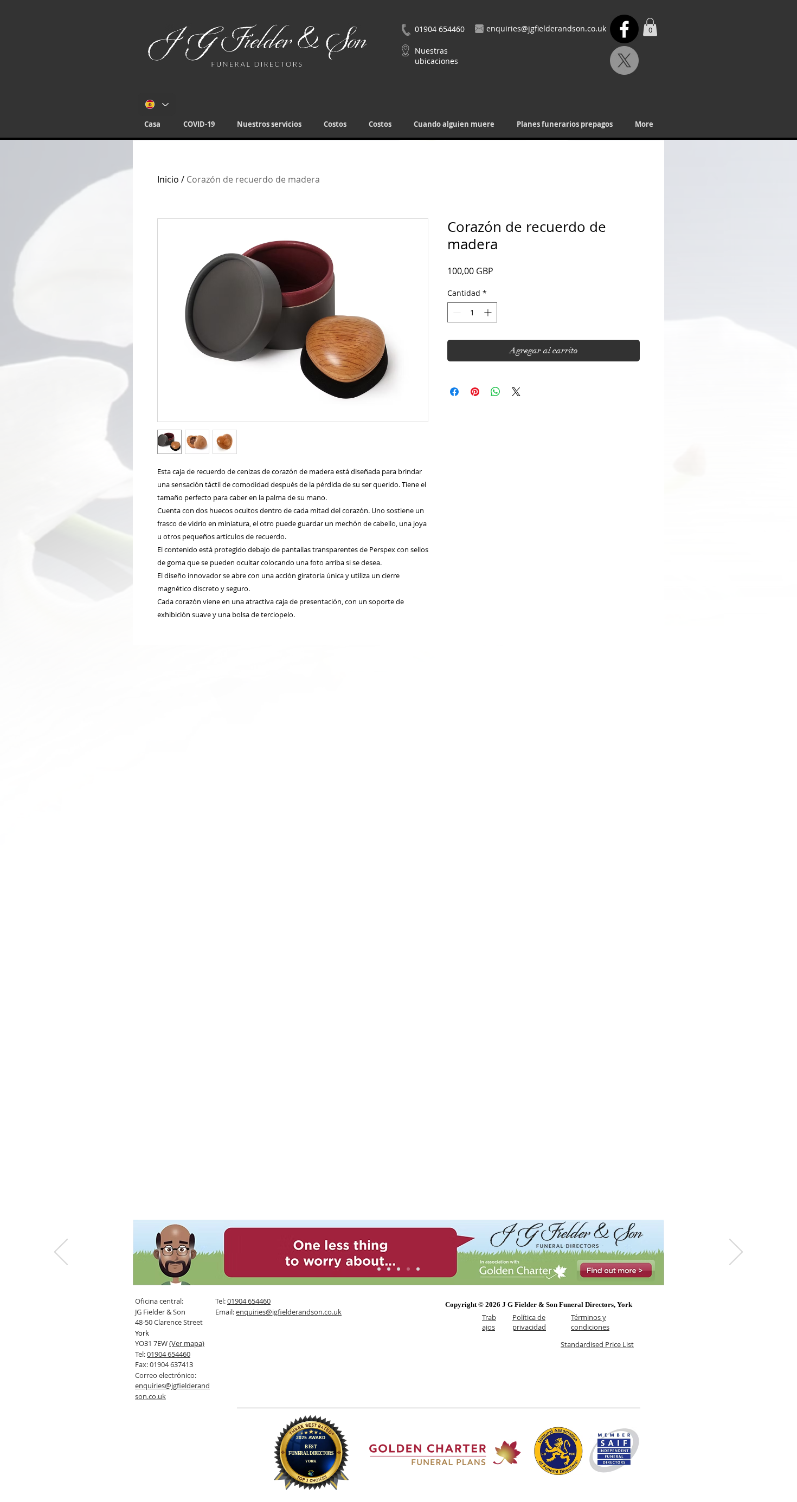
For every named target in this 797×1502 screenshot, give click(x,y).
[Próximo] (736, 1253)
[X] (624, 60)
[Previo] (61, 1253)
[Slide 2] (388, 1269)
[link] (650, 27)
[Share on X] (516, 391)
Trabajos (489, 1322)
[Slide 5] (418, 1269)
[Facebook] (624, 29)
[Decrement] (455, 312)
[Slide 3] (398, 1269)
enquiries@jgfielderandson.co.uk (289, 1312)
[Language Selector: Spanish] (157, 104)
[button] (269, 124)
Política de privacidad (529, 1322)
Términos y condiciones (590, 1322)
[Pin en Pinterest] (474, 391)
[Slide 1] (379, 1269)
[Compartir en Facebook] (454, 391)
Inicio (168, 179)
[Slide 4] (408, 1269)
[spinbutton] (472, 312)
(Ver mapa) (186, 1343)
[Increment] (489, 312)
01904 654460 (168, 1354)
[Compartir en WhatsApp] (495, 391)
